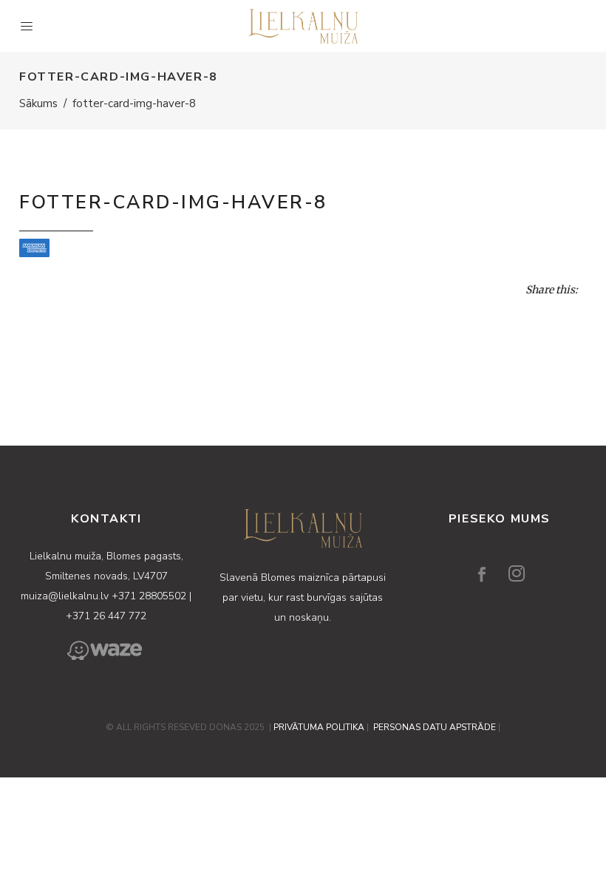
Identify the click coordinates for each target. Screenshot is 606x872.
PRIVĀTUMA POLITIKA (318, 727)
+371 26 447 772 (106, 616)
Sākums (38, 103)
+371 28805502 (150, 596)
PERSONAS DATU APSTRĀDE (434, 727)
